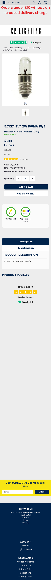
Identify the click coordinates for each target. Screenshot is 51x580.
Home (4, 48)
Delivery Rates (25, 576)
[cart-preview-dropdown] (45, 2)
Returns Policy (25, 569)
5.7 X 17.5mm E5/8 (34, 48)
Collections (25, 572)
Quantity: (9, 178)
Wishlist (25, 545)
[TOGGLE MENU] (4, 2)
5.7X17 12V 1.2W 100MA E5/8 (16, 50)
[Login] (39, 3)
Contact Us (25, 565)
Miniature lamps (16, 48)
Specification (25, 248)
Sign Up (29, 549)
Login (20, 549)
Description (26, 241)
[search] (34, 3)
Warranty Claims (25, 561)
